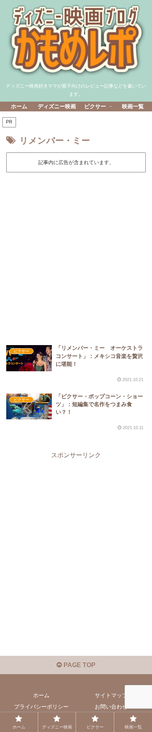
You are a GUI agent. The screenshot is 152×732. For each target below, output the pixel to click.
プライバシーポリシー (41, 706)
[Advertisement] (76, 253)
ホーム (41, 695)
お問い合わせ (111, 706)
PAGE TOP (78, 665)
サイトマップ (111, 695)
